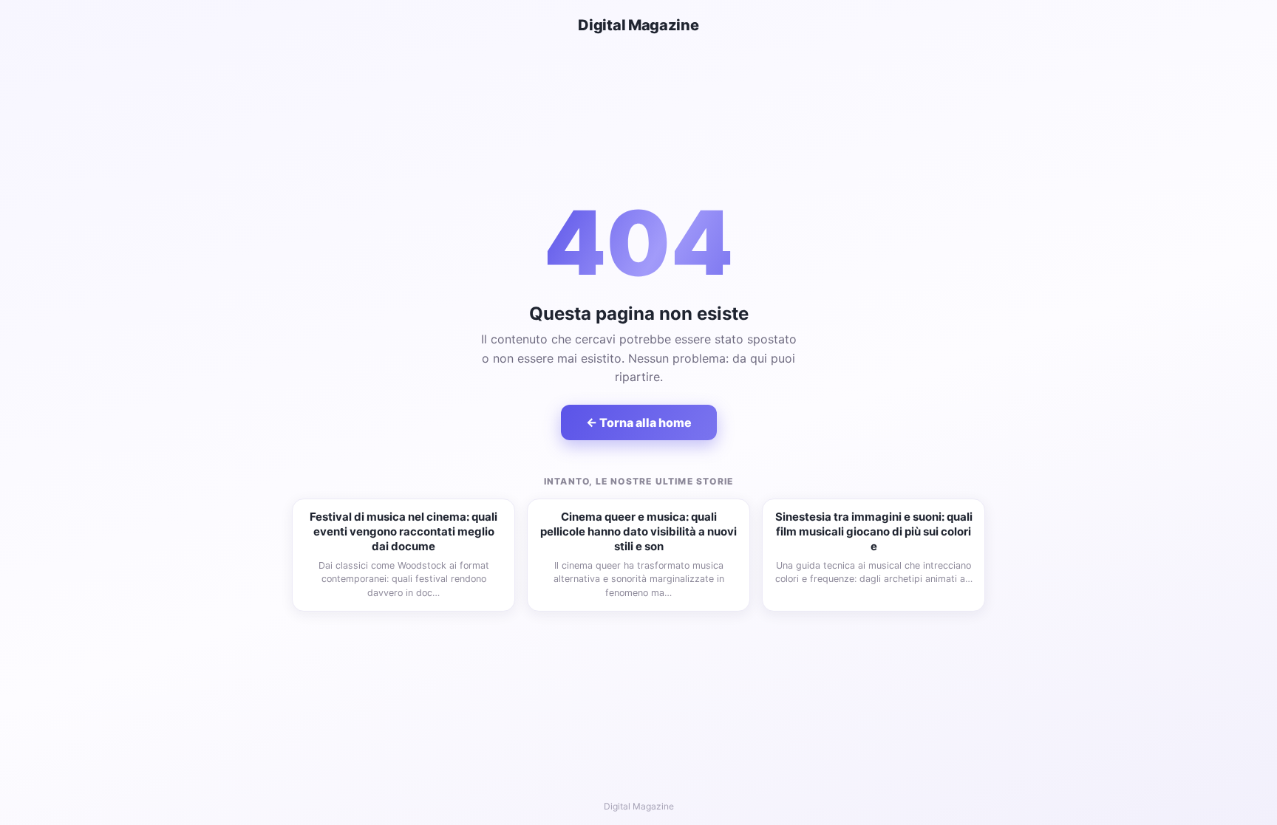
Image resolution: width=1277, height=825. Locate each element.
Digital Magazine (638, 25)
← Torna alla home (639, 422)
